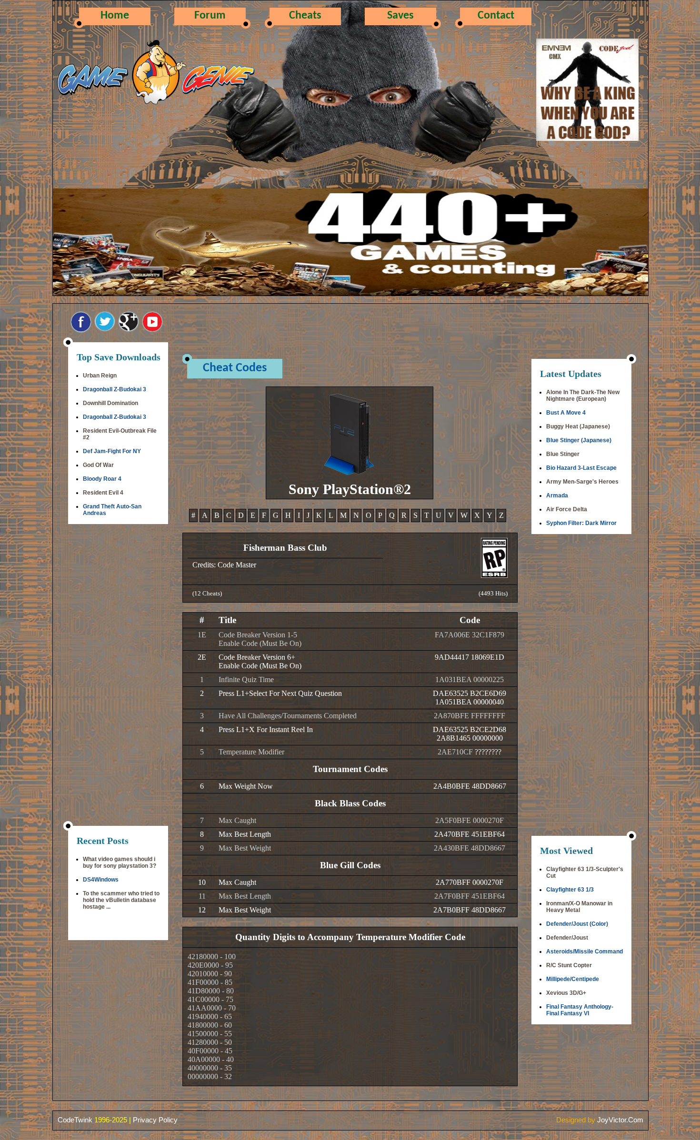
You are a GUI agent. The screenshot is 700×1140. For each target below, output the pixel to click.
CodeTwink (75, 1120)
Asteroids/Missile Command (584, 951)
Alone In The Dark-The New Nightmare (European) (583, 395)
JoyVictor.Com (620, 1120)
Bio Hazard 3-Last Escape (581, 468)
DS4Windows (101, 879)
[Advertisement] (118, 676)
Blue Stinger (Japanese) (578, 440)
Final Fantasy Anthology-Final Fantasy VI (579, 1010)
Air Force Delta (566, 509)
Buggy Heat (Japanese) (578, 426)
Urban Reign (100, 375)
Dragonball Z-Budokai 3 (114, 389)
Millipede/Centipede (572, 979)
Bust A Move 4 (566, 412)
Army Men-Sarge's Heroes (582, 481)
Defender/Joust (567, 937)
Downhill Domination (110, 403)
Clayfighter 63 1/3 (570, 889)
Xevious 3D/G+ (566, 993)
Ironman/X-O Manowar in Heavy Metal (579, 906)
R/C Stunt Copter (569, 965)
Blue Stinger (563, 454)
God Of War (98, 465)
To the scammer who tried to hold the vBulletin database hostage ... (121, 900)
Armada (557, 495)
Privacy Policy (155, 1120)
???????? (488, 752)
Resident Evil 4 (103, 492)
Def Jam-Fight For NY (112, 451)
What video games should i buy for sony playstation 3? (119, 862)
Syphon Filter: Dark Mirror (581, 523)
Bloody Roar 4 (102, 479)
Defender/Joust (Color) (577, 924)
